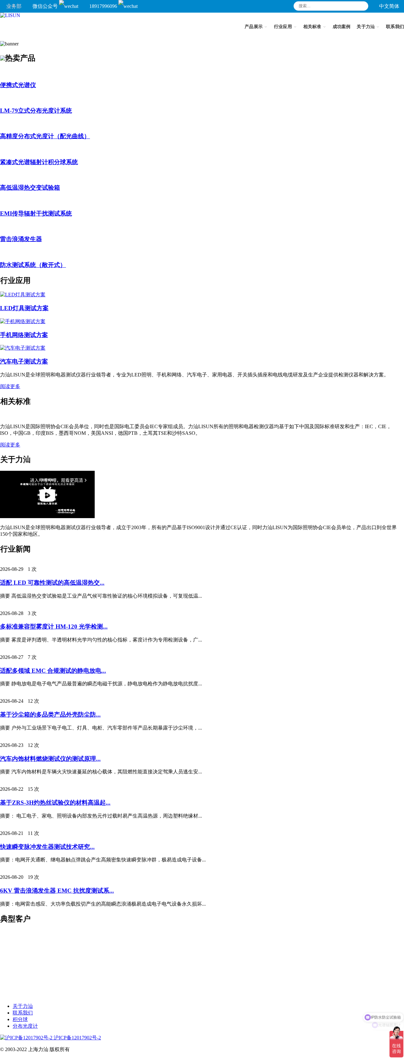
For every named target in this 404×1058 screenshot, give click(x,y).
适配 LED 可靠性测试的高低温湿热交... (52, 582)
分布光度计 (25, 1026)
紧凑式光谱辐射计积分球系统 (39, 162)
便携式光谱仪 (18, 85)
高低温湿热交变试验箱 (30, 187)
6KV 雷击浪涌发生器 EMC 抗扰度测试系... (57, 890)
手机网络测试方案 (24, 335)
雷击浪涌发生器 (21, 239)
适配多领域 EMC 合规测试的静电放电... (53, 670)
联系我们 (23, 1012)
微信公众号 (46, 6)
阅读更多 (10, 386)
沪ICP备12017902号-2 (76, 1037)
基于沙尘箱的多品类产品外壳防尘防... (50, 714)
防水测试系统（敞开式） (33, 265)
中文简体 (389, 6)
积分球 (20, 1019)
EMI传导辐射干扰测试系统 (36, 213)
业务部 (13, 6)
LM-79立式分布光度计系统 (36, 110)
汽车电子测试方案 (24, 361)
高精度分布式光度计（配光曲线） (45, 136)
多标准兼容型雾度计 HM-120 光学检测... (54, 626)
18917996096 (103, 6)
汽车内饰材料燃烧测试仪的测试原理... (50, 758)
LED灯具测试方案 (24, 308)
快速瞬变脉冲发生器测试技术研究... (47, 846)
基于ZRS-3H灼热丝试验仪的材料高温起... (55, 802)
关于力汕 (23, 1006)
